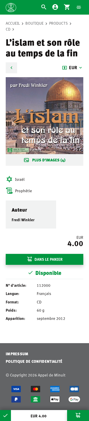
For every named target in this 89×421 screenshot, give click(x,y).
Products (58, 23)
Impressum (17, 354)
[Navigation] (78, 7)
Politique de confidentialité (34, 361)
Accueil (13, 23)
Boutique (34, 23)
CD (8, 29)
